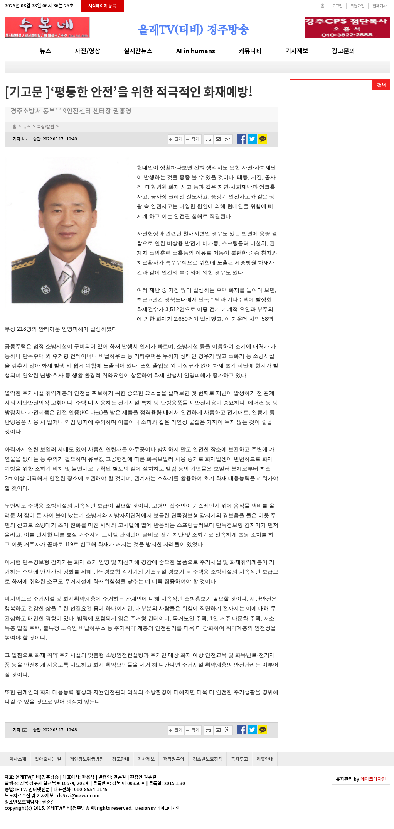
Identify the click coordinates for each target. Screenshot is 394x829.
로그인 (337, 5)
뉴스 (45, 51)
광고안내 (120, 759)
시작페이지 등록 (102, 5)
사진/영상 (87, 51)
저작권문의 (173, 759)
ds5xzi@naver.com (78, 796)
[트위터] (252, 142)
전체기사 (379, 5)
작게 (195, 139)
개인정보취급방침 (87, 759)
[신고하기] (228, 139)
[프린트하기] (209, 139)
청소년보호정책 (207, 759)
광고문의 (343, 51)
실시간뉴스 (138, 51)
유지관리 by (361, 779)
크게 (178, 139)
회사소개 (17, 759)
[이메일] (218, 139)
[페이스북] (241, 142)
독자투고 (239, 759)
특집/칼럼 (45, 126)
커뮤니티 (250, 51)
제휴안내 (264, 759)
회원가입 (357, 5)
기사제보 (296, 51)
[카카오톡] (262, 142)
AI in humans (195, 51)
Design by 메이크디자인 (157, 808)
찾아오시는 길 (48, 759)
